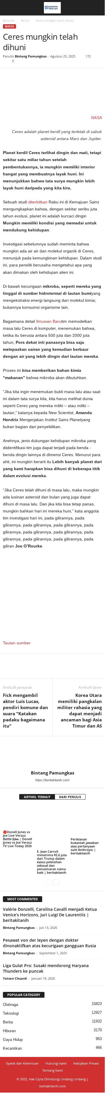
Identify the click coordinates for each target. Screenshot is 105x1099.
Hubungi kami (56, 1063)
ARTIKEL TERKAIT (37, 797)
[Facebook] (9, 77)
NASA (96, 117)
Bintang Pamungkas (31, 56)
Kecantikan (12, 1048)
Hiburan (9, 1031)
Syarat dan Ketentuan (22, 1063)
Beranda (9, 20)
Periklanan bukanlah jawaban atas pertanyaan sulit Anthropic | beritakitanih (85, 846)
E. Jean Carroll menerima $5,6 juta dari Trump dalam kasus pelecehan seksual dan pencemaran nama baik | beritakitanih (52, 862)
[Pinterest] (35, 77)
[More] (62, 77)
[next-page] (56, 882)
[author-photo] (52, 753)
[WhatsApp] (49, 77)
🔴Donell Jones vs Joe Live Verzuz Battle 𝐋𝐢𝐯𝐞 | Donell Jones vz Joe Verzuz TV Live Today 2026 (17, 839)
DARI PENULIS (70, 797)
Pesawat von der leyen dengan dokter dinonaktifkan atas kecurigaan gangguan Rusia (49, 942)
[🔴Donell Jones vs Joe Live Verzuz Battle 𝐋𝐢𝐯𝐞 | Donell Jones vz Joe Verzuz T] (18, 817)
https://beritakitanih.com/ (52, 780)
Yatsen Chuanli (15, 978)
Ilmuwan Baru (48, 321)
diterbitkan (37, 202)
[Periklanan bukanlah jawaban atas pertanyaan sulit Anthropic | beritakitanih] (86, 821)
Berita (25, 20)
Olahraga (10, 1004)
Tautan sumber (17, 643)
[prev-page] (49, 882)
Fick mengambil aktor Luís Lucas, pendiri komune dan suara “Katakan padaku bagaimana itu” (25, 710)
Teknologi (11, 1013)
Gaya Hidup (13, 1039)
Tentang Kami (52, 1070)
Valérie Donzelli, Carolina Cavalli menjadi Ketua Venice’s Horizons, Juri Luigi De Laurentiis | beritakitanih (50, 914)
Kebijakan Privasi (86, 1063)
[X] (22, 77)
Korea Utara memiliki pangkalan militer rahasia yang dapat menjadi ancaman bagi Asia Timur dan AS (79, 710)
